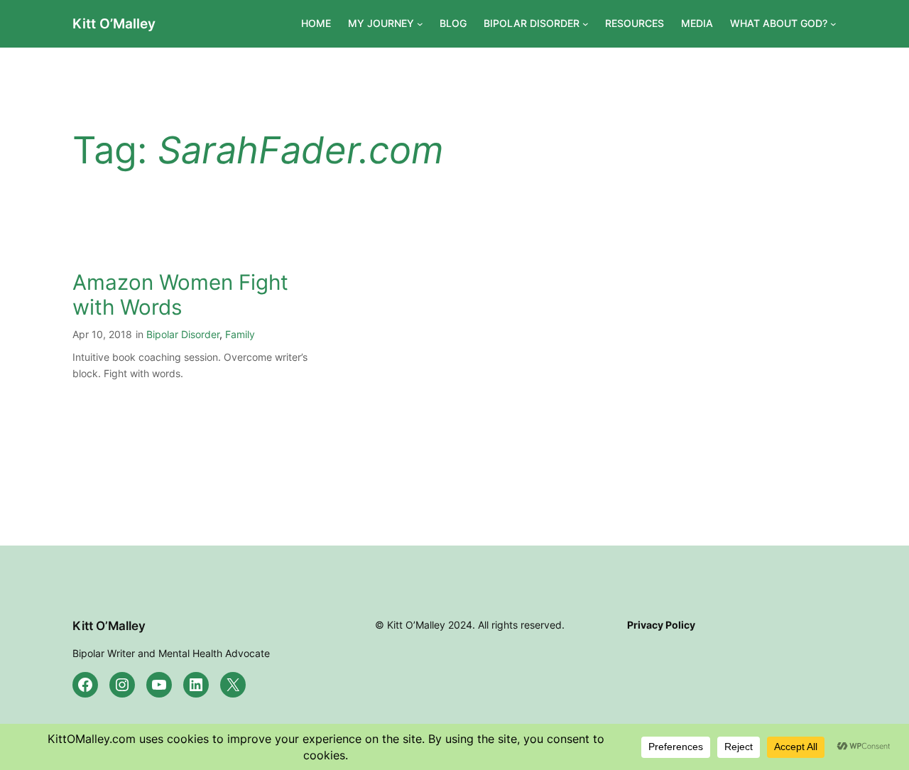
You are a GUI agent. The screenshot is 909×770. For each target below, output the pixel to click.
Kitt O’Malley (114, 23)
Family (240, 334)
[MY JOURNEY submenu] (420, 24)
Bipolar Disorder (182, 334)
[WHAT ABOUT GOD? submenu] (833, 24)
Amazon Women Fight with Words (180, 295)
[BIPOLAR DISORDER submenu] (585, 24)
